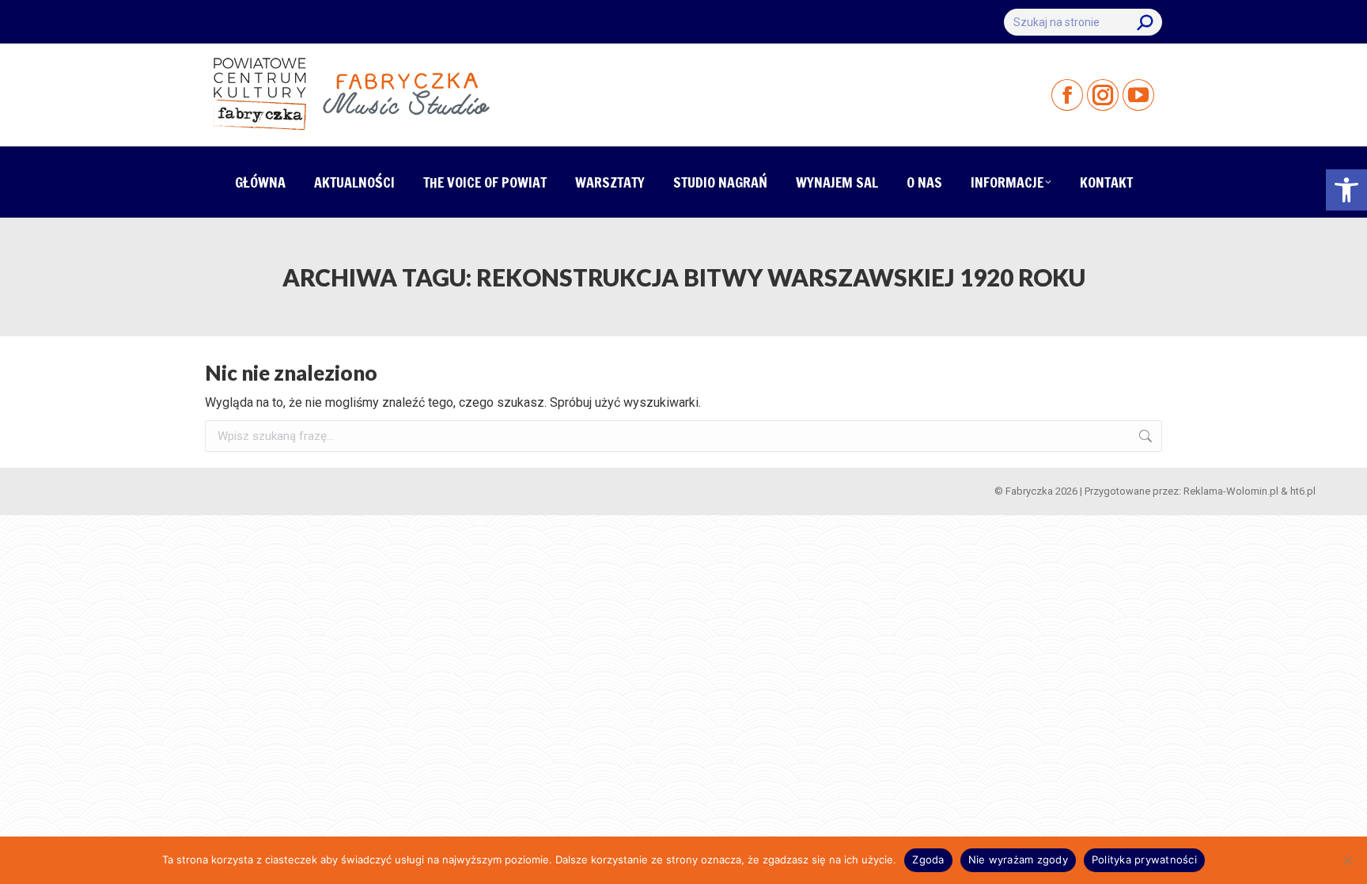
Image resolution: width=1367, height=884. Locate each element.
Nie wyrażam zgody (1018, 859)
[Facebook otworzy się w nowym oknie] (1067, 95)
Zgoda (928, 859)
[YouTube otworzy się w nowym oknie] (1138, 95)
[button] (1346, 190)
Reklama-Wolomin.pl (1230, 491)
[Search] (1145, 22)
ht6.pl (1303, 491)
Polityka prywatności (1144, 859)
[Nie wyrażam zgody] (1347, 860)
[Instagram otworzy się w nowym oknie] (1103, 95)
